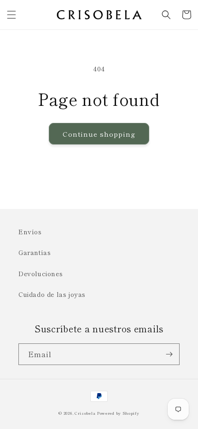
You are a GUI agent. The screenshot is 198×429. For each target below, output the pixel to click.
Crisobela (85, 413)
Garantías (34, 252)
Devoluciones (40, 273)
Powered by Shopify (118, 413)
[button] (11, 15)
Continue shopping (99, 134)
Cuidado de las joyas (52, 294)
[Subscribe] (169, 354)
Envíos (30, 231)
